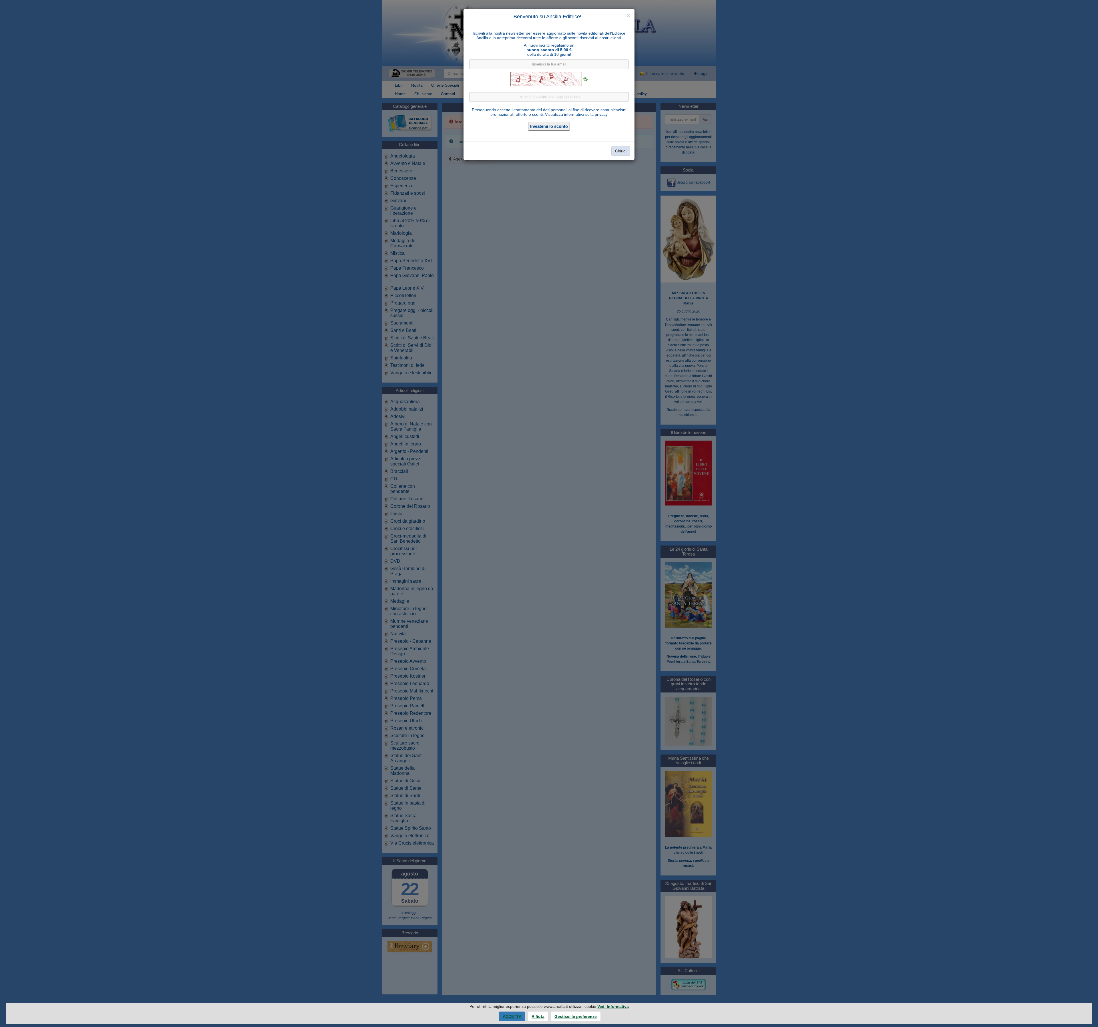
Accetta (512, 1016)
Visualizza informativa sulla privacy (576, 114)
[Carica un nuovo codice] (585, 79)
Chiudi (620, 151)
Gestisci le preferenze (575, 1016)
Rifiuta (538, 1016)
